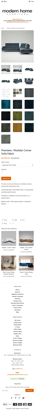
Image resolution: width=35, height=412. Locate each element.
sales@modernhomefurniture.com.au (18, 22)
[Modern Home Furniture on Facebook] (12, 398)
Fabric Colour (5, 162)
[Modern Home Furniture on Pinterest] (15, 398)
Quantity (3, 169)
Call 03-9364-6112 (17, 19)
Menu (5, 1)
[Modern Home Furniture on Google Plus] (19, 398)
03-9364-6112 (19, 369)
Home (2, 28)
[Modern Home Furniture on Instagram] (23, 398)
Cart (32, 1)
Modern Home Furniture (22, 408)
